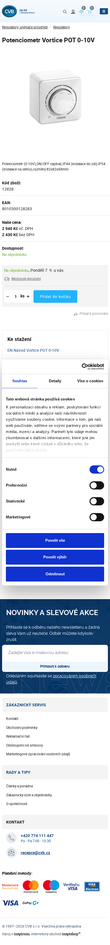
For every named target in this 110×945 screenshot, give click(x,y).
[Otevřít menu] (104, 11)
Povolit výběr (55, 557)
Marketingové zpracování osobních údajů (38, 754)
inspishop (71, 933)
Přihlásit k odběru (55, 666)
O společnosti (16, 803)
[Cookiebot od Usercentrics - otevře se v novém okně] (81, 366)
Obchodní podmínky (21, 727)
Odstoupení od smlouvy (24, 745)
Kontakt (12, 718)
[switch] (97, 485)
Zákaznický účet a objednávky (29, 795)
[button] (22, 278)
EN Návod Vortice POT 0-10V (33, 350)
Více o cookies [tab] (90, 381)
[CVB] (18, 11)
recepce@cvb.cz (35, 853)
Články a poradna (19, 786)
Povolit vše (55, 540)
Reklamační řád (18, 736)
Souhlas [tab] (19, 381)
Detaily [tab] (55, 381)
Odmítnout (55, 574)
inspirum (22, 933)
